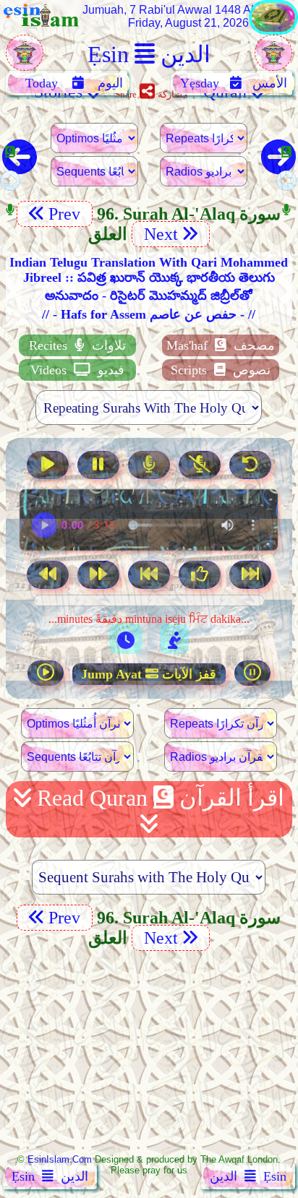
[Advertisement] (149, 1051)
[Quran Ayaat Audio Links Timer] (125, 639)
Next (158, 234)
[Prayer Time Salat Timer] (174, 639)
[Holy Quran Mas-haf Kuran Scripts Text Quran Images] (273, 31)
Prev (66, 213)
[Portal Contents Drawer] (150, 576)
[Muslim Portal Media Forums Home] (24, 60)
